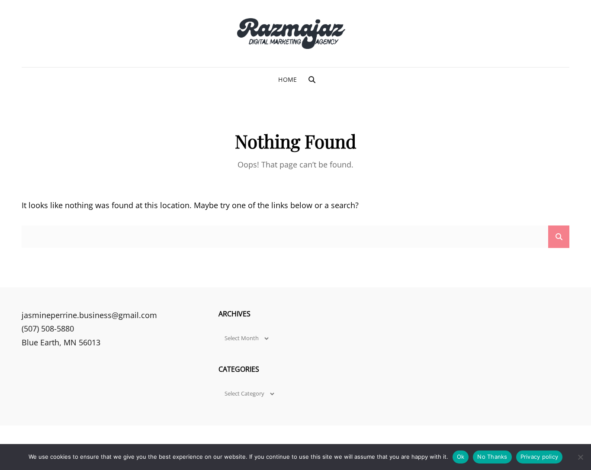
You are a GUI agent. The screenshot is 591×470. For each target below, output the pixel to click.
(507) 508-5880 (48, 328)
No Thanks (492, 456)
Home (287, 79)
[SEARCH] (311, 79)
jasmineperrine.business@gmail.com (89, 315)
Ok (461, 456)
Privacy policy (539, 456)
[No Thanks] (580, 457)
